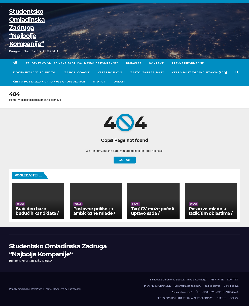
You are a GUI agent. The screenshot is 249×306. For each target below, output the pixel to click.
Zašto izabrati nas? (147, 72)
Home (12, 99)
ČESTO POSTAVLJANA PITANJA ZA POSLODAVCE (49, 81)
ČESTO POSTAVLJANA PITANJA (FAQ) (199, 72)
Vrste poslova (110, 72)
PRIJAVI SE (133, 63)
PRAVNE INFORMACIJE (188, 63)
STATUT (99, 81)
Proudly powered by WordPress (26, 289)
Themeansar (74, 289)
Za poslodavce (77, 72)
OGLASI (119, 81)
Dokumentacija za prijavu (34, 72)
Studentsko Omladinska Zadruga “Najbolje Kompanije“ (27, 28)
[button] (237, 72)
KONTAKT (156, 63)
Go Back (125, 159)
